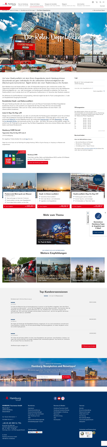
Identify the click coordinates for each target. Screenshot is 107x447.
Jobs (55, 417)
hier (27, 139)
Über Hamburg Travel (33, 415)
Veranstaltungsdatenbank (86, 419)
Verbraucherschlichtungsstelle (36, 419)
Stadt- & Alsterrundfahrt (53, 190)
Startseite (5, 10)
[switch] (88, 436)
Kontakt (102, 6)
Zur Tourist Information (8, 416)
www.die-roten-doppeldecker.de (83, 88)
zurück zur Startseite (27, 398)
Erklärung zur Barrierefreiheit (36, 414)
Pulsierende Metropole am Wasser (19, 190)
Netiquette (82, 421)
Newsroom (56, 414)
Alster (66, 119)
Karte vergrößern (98, 91)
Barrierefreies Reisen (99, 10)
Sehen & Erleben (14, 10)
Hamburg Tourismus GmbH (61, 408)
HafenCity (13, 119)
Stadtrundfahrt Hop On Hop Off (88, 190)
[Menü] (91, 432)
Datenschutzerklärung (34, 410)
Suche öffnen (100, 2)
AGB (29, 417)
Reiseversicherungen (84, 412)
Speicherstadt (44, 119)
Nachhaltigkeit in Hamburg (61, 412)
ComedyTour (19, 270)
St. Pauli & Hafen (53, 231)
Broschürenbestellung (85, 410)
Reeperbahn (58, 119)
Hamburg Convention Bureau (61, 410)
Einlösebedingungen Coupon (35, 421)
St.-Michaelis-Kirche (10, 121)
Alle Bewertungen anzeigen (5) (19, 345)
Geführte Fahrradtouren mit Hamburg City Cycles (53, 270)
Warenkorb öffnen (96, 2)
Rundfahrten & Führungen (28, 10)
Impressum (31, 408)
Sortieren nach (15, 299)
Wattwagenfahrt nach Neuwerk (88, 270)
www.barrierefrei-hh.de (90, 148)
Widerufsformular (84, 414)
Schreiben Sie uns (7, 419)
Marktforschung (58, 415)
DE (103, 2)
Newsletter (88, 219)
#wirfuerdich (57, 419)
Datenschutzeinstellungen (35, 412)
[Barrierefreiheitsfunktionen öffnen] (93, 2)
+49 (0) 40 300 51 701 (11, 423)
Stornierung (82, 415)
